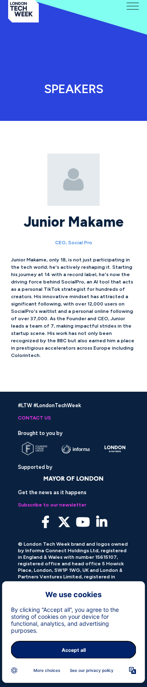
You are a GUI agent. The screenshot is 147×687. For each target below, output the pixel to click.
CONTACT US (34, 418)
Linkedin (102, 522)
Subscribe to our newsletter (52, 505)
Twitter (64, 522)
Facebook (45, 522)
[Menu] (133, 6)
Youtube (83, 522)
